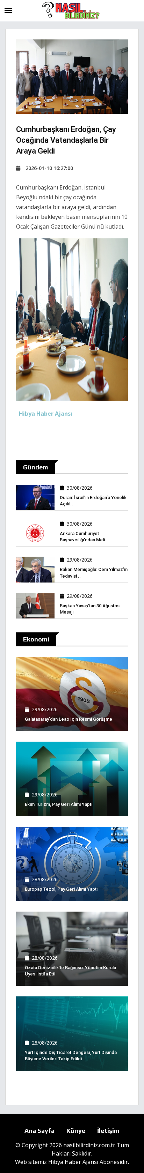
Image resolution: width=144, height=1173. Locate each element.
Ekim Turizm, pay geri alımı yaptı (58, 804)
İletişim (108, 1130)
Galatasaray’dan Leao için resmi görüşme (68, 719)
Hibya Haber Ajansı (73, 1162)
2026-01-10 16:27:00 (49, 168)
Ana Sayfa (39, 1130)
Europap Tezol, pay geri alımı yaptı (61, 889)
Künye (75, 1130)
